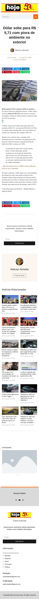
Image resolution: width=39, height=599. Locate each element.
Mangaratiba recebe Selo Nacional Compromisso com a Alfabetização (27, 330)
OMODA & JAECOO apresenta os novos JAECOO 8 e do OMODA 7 (27, 397)
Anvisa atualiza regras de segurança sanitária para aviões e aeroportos (10, 353)
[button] (7, 69)
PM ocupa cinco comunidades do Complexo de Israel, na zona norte (10, 375)
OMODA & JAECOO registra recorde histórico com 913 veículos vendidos (27, 419)
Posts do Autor (19, 275)
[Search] (35, 16)
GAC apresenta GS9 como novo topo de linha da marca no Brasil (9, 419)
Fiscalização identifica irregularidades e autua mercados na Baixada (28, 307)
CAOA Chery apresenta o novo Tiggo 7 (10, 395)
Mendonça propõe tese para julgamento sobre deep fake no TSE (28, 352)
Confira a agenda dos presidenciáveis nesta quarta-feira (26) (28, 374)
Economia (12, 57)
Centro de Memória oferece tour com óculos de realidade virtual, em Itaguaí (9, 330)
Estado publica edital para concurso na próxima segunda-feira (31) (10, 308)
